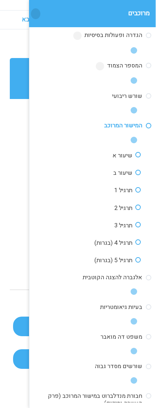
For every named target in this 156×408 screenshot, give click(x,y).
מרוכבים (139, 13)
